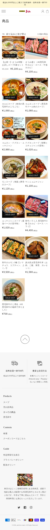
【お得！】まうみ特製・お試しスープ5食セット (13, 63)
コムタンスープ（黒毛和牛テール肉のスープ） (36, 105)
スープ (6, 402)
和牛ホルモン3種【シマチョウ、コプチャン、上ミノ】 (13, 265)
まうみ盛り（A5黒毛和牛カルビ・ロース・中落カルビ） (36, 65)
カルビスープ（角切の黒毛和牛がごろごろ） (13, 105)
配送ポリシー (9, 465)
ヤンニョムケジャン (34, 182)
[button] (3, 11)
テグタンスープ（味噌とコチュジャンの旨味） (36, 144)
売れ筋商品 (8, 407)
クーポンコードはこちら (14, 438)
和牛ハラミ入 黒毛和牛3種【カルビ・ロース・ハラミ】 (36, 223)
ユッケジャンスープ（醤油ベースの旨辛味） (13, 222)
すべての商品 (9, 412)
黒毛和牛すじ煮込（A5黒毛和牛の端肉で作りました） (13, 307)
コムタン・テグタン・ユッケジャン (13, 144)
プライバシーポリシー (13, 460)
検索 (5, 433)
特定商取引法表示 (11, 455)
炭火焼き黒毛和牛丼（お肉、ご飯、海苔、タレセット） (36, 265)
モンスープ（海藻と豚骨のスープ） (13, 183)
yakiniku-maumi (21, 525)
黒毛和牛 (7, 417)
